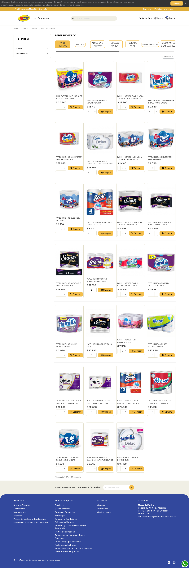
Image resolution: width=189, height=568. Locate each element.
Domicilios (59, 505)
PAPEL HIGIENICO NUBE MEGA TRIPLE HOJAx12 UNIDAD (129, 158)
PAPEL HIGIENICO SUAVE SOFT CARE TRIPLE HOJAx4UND (68, 402)
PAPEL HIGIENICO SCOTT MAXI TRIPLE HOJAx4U (99, 223)
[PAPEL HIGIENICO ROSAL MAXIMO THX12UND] (161, 323)
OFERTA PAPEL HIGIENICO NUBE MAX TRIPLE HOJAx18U (69, 97)
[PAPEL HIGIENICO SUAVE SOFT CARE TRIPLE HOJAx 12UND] (100, 382)
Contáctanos (19, 508)
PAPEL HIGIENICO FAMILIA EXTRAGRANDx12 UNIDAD (127, 284)
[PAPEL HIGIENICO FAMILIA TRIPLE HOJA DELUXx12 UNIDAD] (100, 140)
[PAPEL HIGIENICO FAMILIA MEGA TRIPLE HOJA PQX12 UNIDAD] (130, 77)
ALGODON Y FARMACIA (97, 44)
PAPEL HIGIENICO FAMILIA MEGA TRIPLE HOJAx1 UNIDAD (161, 101)
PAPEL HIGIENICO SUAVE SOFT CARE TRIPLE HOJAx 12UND (99, 402)
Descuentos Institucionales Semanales (31, 522)
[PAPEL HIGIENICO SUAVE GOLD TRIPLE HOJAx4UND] (69, 262)
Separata (18, 515)
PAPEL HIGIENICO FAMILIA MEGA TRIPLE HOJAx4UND (69, 158)
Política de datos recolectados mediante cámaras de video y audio (73, 550)
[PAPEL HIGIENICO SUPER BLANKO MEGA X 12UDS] (100, 260)
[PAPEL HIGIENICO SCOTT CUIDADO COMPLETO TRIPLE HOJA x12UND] (130, 382)
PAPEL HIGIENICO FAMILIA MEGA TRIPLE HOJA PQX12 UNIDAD (130, 97)
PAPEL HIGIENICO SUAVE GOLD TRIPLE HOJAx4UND (68, 284)
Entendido (177, 3)
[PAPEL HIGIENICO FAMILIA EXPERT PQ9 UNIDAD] (161, 262)
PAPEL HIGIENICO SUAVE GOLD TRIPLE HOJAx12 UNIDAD (160, 223)
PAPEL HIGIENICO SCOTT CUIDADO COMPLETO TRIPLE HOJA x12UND (129, 403)
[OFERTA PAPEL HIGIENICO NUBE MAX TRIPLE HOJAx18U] (69, 77)
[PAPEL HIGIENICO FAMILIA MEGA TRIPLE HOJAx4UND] (69, 138)
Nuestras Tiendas (22, 505)
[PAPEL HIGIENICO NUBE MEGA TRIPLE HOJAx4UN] (161, 138)
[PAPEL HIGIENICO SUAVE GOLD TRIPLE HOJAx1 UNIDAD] (130, 201)
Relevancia (167, 56)
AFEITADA (80, 44)
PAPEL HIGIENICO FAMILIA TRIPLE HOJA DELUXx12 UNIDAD (100, 162)
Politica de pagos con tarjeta (68, 541)
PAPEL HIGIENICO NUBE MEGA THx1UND (68, 219)
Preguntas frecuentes (65, 512)
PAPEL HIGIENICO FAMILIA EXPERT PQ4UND (97, 101)
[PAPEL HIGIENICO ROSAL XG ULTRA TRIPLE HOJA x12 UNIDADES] (161, 382)
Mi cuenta (101, 505)
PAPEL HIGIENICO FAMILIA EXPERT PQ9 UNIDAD (158, 284)
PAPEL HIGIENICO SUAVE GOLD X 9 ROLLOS (99, 345)
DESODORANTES (150, 44)
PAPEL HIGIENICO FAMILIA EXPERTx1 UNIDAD (66, 345)
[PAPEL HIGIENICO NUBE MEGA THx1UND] (69, 199)
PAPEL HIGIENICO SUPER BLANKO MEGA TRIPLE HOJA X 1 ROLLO (100, 460)
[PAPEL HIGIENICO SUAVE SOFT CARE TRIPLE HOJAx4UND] (69, 382)
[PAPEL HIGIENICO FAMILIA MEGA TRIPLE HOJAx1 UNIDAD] (161, 79)
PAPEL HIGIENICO (62, 44)
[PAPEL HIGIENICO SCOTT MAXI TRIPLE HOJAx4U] (100, 201)
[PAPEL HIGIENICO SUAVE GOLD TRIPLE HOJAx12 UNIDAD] (161, 201)
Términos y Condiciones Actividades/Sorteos (66, 520)
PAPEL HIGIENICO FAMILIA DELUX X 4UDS (127, 459)
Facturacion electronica (66, 545)
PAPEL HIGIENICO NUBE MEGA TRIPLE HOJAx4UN (160, 158)
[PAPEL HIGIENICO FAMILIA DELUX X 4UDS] (130, 439)
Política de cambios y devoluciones (30, 519)
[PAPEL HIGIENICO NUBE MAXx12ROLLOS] (130, 321)
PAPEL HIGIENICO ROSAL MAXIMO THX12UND (158, 345)
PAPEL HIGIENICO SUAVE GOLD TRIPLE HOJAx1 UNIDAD (130, 223)
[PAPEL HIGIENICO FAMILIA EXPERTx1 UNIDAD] (69, 323)
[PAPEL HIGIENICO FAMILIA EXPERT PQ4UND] (100, 79)
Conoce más (79, 5)
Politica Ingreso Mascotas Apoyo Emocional (70, 536)
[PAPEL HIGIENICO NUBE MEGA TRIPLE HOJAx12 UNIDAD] (130, 138)
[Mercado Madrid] (24, 18)
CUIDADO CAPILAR (115, 44)
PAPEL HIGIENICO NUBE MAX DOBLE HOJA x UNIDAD (67, 459)
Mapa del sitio (20, 512)
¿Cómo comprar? (63, 508)
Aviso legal (60, 515)
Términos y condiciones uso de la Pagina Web (70, 526)
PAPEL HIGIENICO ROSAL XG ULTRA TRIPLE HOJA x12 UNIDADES (159, 403)
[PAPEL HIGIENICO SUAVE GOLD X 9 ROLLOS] (100, 323)
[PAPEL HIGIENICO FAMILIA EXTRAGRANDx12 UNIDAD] (130, 262)
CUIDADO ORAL (133, 44)
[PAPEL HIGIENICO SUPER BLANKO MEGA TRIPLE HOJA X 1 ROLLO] (100, 439)
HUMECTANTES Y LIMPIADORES (168, 44)
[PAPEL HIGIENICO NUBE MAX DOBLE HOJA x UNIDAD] (69, 439)
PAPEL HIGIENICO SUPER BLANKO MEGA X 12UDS (97, 280)
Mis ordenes (102, 508)
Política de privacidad (65, 532)
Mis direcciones (104, 512)
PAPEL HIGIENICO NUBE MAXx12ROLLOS (126, 341)
